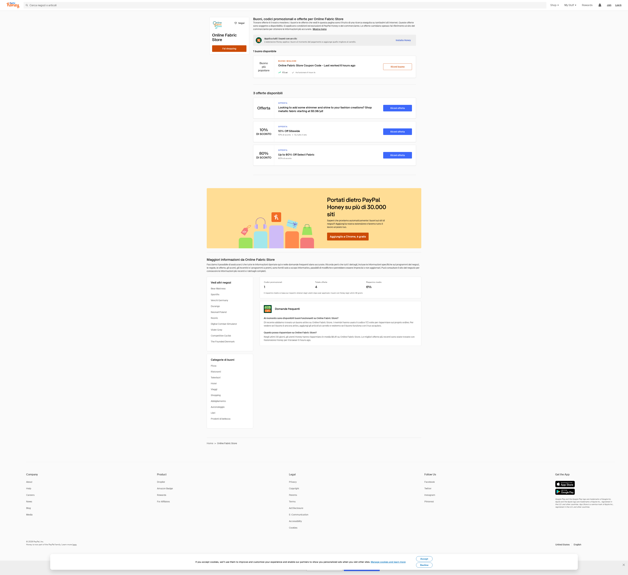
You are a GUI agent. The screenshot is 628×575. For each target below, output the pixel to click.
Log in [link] (618, 5)
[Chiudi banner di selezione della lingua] (623, 564)
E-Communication (298, 514)
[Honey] (13, 5)
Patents (293, 495)
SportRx (215, 294)
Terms (292, 501)
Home (210, 443)
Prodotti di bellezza (220, 418)
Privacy (293, 481)
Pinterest (429, 501)
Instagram (429, 495)
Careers (30, 495)
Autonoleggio (218, 407)
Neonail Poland (219, 312)
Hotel (214, 383)
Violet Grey (216, 329)
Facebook (429, 481)
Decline (424, 565)
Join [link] (609, 5)
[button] (568, 544)
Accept (424, 558)
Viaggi (214, 389)
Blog (28, 508)
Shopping (216, 395)
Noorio (214, 318)
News (29, 501)
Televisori (215, 377)
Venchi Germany (219, 300)
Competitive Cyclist (221, 335)
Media (29, 514)
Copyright (294, 488)
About (29, 481)
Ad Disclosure (296, 508)
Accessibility (295, 521)
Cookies (293, 527)
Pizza (213, 365)
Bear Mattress (218, 288)
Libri (213, 412)
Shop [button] (553, 5)
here (74, 544)
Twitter (427, 488)
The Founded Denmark (223, 341)
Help (28, 488)
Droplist (161, 481)
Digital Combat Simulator (224, 323)
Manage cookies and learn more (388, 561)
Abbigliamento (218, 401)
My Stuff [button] (569, 5)
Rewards (587, 5)
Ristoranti (216, 371)
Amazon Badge (165, 488)
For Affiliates (163, 501)
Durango (215, 306)
